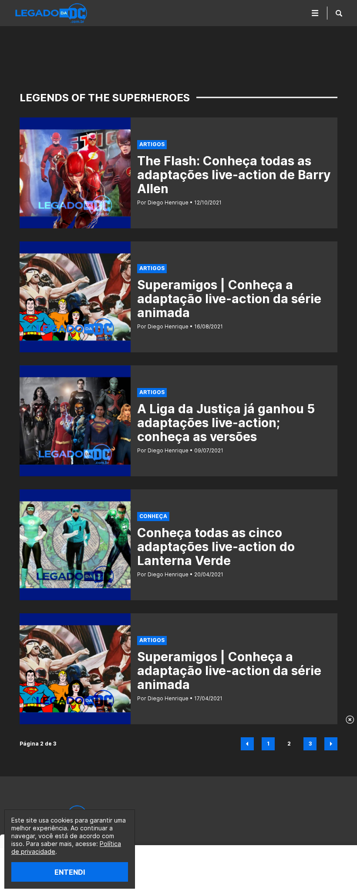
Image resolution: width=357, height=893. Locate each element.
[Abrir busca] (339, 13)
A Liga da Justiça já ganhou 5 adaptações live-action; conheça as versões (226, 422)
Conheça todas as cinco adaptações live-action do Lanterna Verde (216, 546)
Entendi (69, 872)
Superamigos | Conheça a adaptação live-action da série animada (229, 299)
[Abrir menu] (315, 13)
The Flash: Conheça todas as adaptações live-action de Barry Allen (233, 175)
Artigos (152, 144)
